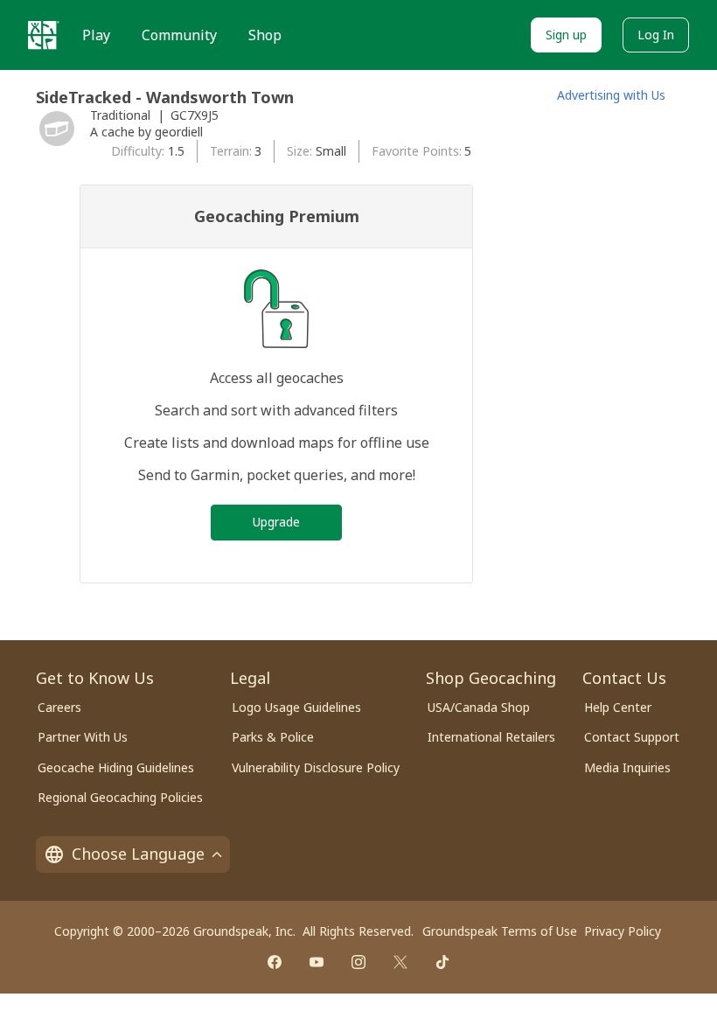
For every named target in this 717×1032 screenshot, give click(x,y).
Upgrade (276, 521)
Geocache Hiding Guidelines (116, 767)
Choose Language (138, 853)
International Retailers (491, 737)
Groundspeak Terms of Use (499, 931)
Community (179, 35)
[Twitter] (400, 962)
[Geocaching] (43, 35)
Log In (655, 34)
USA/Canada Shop (479, 707)
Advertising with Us (611, 95)
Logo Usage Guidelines (296, 707)
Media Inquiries (627, 767)
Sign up (566, 34)
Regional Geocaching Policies (120, 797)
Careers (59, 707)
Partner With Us (83, 737)
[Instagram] (358, 962)
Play (96, 35)
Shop (265, 35)
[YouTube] (316, 962)
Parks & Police (273, 737)
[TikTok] (442, 962)
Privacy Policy (622, 931)
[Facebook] (274, 962)
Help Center (617, 707)
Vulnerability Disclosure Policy (316, 767)
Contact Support (631, 737)
